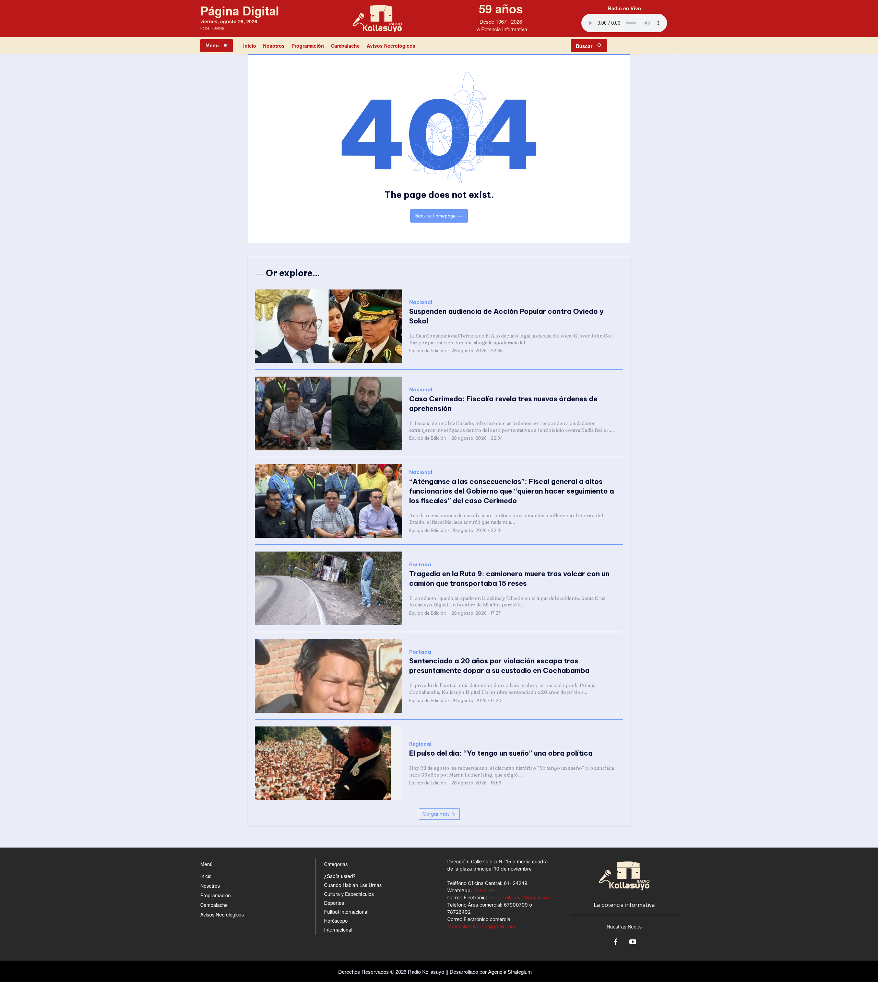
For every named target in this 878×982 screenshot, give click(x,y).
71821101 (484, 890)
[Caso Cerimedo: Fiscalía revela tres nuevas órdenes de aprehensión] (328, 413)
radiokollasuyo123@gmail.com (481, 926)
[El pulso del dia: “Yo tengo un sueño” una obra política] (328, 763)
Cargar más (436, 814)
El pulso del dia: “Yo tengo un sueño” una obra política (501, 753)
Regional (420, 744)
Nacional (420, 302)
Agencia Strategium (510, 971)
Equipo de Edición (427, 350)
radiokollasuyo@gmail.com (521, 897)
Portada (420, 565)
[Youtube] (633, 942)
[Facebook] (615, 942)
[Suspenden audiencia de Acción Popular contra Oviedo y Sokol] (328, 326)
